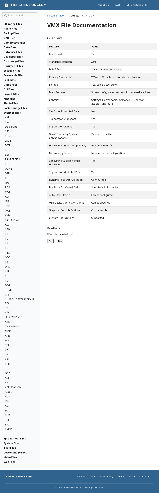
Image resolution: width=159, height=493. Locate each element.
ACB (7, 336)
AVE (7, 378)
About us (81, 476)
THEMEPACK (12, 326)
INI (7, 243)
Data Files (10, 47)
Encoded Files (12, 70)
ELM (7, 415)
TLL (7, 420)
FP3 (7, 182)
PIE (7, 234)
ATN (7, 322)
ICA (7, 122)
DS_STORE (11, 126)
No (60, 241)
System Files (11, 443)
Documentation (56, 15)
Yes (50, 241)
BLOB (8, 392)
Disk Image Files (14, 61)
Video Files (10, 457)
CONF (8, 136)
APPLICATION (13, 387)
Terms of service (126, 476)
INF (7, 271)
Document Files (13, 66)
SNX (7, 424)
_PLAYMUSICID (14, 317)
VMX (7, 215)
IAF (7, 201)
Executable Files (14, 75)
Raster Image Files (15, 108)
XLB (7, 178)
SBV (7, 206)
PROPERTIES (12, 159)
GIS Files (9, 89)
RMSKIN (10, 429)
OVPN (8, 168)
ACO (7, 396)
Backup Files (11, 33)
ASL (7, 406)
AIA (7, 196)
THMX (8, 290)
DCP (7, 373)
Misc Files (10, 98)
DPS (7, 266)
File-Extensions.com (19, 476)
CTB (7, 229)
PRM (7, 364)
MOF (7, 210)
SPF (7, 308)
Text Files (10, 448)
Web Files (9, 462)
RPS (7, 294)
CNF (7, 276)
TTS (7, 252)
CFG (7, 131)
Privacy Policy (106, 476)
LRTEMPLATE (13, 220)
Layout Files (11, 94)
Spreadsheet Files (15, 438)
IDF (7, 248)
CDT (7, 368)
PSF (7, 280)
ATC (7, 312)
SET (7, 154)
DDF (7, 285)
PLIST (8, 150)
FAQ (92, 476)
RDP (7, 187)
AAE (7, 117)
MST (7, 192)
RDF (7, 164)
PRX (7, 382)
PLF (7, 238)
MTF (7, 145)
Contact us (145, 476)
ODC (7, 257)
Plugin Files (11, 103)
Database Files (13, 52)
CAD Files (9, 38)
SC (6, 410)
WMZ (8, 140)
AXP (7, 359)
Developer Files (13, 56)
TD (7, 434)
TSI (7, 345)
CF (6, 354)
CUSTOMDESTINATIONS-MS (18, 301)
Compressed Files (14, 42)
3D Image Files (13, 24)
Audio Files (10, 28)
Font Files (10, 80)
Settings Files (12, 112)
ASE (7, 224)
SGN (7, 173)
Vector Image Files (15, 452)
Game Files (10, 84)
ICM (7, 401)
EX (6, 262)
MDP (8, 331)
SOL (7, 340)
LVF (7, 350)
